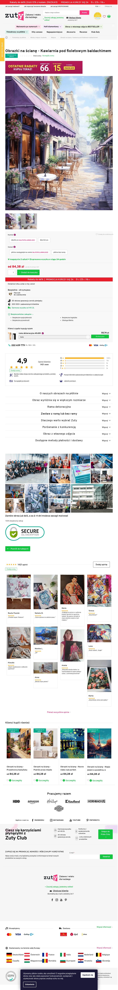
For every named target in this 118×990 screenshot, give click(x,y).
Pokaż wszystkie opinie (57, 712)
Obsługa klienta (74, 18)
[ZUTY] (58, 877)
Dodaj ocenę (14, 370)
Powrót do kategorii (19, 548)
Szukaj (83, 12)
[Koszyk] (109, 16)
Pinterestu (94, 820)
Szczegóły (16, 780)
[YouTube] (60, 900)
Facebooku (38, 820)
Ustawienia (29, 984)
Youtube (76, 820)
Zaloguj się (105, 856)
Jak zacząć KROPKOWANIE (59, 6)
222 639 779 (17, 345)
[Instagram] (56, 900)
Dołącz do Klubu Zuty (104, 832)
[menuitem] (27, 27)
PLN (96, 6)
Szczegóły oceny (47, 56)
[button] (100, 565)
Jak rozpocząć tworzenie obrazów (34, 6)
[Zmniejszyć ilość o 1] (15, 273)
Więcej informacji (103, 927)
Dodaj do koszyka (27, 272)
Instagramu (57, 820)
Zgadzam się (87, 975)
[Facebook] (51, 900)
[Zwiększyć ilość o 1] (15, 271)
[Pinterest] (65, 900)
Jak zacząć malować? (11, 6)
